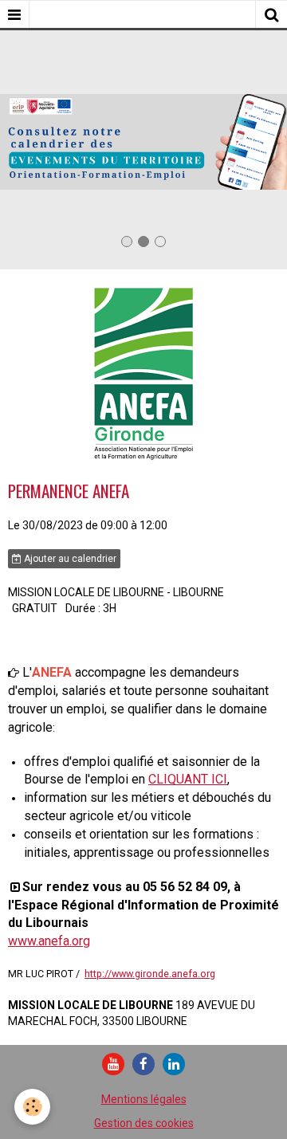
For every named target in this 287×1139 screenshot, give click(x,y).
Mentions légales (144, 1099)
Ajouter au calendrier (69, 558)
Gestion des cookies (144, 1123)
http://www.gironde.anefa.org (150, 974)
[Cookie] (32, 1107)
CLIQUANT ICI (187, 779)
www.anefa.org (49, 941)
